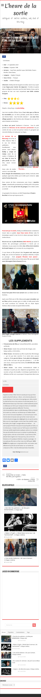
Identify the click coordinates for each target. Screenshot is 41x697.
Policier (4, 48)
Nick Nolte (27, 241)
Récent (4, 632)
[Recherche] (34, 625)
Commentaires (20, 632)
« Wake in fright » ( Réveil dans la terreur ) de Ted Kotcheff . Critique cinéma (19, 534)
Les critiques (33, 46)
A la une (10, 32)
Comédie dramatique (14, 46)
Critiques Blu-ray (25, 46)
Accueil (4, 32)
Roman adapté (11, 48)
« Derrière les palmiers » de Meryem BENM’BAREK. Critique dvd (16, 509)
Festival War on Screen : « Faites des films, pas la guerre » (16, 475)
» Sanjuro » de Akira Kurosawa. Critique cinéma (25, 669)
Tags (28, 632)
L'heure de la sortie (20, 9)
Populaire (11, 632)
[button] (28, 150)
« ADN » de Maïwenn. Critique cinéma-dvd (25, 479)
